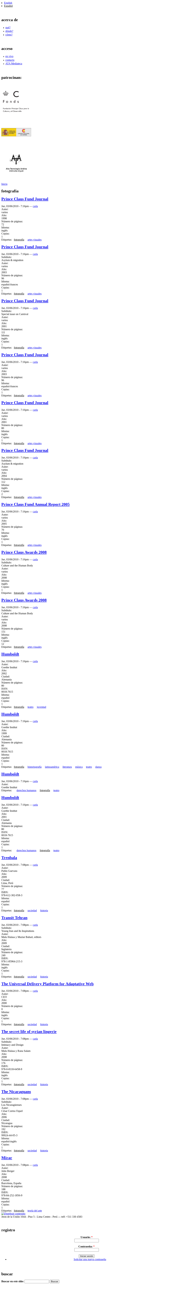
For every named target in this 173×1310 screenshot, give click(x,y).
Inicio (4, 184)
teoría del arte (35, 1210)
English (8, 2)
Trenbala (9, 857)
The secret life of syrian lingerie (29, 1031)
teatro (30, 707)
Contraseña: (86, 1246)
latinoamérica (52, 766)
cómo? (9, 34)
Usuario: (87, 1237)
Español (8, 5)
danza (98, 766)
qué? (7, 27)
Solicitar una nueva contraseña (90, 1259)
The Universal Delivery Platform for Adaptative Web (47, 984)
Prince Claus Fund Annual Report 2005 (35, 504)
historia (44, 910)
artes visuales (35, 239)
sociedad (32, 910)
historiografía (35, 766)
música (79, 766)
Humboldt (10, 654)
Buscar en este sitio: (12, 1281)
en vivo (9, 56)
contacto (9, 60)
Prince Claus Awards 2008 (24, 552)
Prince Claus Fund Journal (24, 199)
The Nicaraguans (16, 1091)
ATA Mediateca (13, 63)
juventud (41, 707)
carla (35, 206)
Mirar (6, 1158)
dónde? (9, 31)
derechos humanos (26, 790)
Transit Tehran (14, 917)
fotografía (19, 239)
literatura (67, 766)
